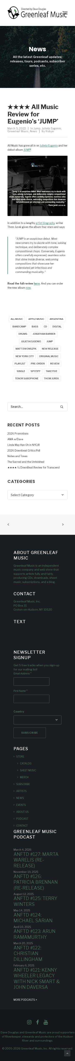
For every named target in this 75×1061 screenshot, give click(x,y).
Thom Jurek (51, 378)
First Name (21, 690)
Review (55, 363)
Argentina (56, 319)
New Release (50, 348)
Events (21, 804)
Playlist (20, 363)
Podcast (22, 818)
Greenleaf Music (18, 131)
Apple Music (36, 319)
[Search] (38, 406)
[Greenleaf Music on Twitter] (37, 1023)
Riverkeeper (13, 1036)
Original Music (49, 356)
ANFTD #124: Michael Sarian (33, 917)
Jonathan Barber (44, 333)
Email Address (22, 673)
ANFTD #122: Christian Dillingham (28, 953)
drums (23, 333)
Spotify (35, 371)
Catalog (25, 763)
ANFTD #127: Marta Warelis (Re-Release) (36, 859)
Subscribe (23, 784)
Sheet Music (28, 770)
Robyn (50, 131)
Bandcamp (19, 326)
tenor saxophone (27, 378)
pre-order (38, 363)
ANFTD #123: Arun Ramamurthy (34, 934)
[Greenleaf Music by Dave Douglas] (38, 13)
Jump (37, 128)
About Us (22, 811)
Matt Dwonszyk (26, 348)
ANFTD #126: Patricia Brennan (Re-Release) (36, 882)
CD (45, 326)
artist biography (45, 223)
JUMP (49, 341)
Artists (21, 791)
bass (35, 326)
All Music (17, 319)
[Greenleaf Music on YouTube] (46, 1023)
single (21, 371)
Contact (22, 825)
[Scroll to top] (67, 1053)
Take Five (51, 371)
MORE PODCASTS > (25, 999)
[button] (65, 13)
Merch (24, 777)
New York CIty (25, 356)
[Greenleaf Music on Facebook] (29, 1023)
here (37, 283)
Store (20, 756)
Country (19, 711)
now (28, 287)
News (33, 131)
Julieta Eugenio (51, 128)
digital (56, 326)
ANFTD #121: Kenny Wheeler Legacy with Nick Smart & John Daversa (37, 978)
